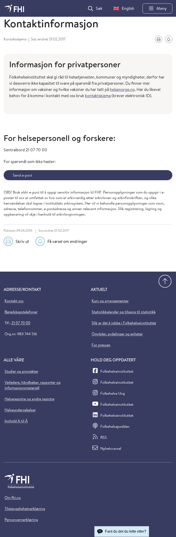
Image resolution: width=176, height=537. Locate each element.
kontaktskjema (98, 95)
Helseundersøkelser (20, 409)
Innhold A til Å (16, 420)
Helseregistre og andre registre (29, 398)
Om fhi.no (13, 497)
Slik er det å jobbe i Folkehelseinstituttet (124, 322)
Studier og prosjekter (21, 371)
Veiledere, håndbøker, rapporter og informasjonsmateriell (32, 385)
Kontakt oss (14, 300)
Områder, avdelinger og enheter (117, 333)
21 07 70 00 (20, 322)
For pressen (101, 344)
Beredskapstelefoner (21, 311)
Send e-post (22, 175)
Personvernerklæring (21, 519)
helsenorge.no (122, 89)
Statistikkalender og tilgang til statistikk (124, 311)
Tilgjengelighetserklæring (25, 508)
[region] (88, 91)
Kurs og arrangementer (110, 300)
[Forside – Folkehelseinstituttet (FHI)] (14, 8)
